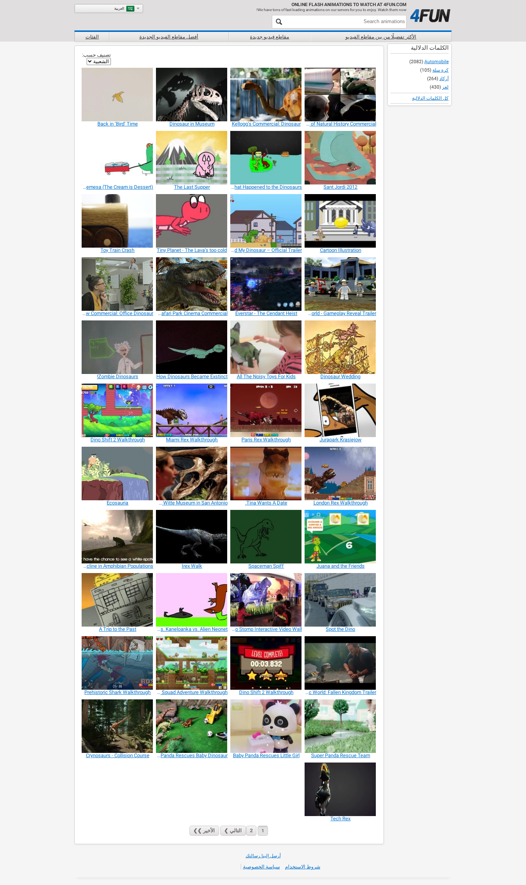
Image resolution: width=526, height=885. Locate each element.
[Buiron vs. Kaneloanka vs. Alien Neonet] (192, 600)
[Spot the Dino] (340, 600)
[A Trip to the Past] (117, 600)
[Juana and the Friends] (340, 536)
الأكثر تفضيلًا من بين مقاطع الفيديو (380, 37)
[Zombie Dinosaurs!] (117, 347)
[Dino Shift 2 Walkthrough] (117, 410)
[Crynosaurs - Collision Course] (117, 726)
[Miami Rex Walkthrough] (192, 410)
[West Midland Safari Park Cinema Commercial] (192, 284)
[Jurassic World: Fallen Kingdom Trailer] (340, 663)
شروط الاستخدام (302, 867)
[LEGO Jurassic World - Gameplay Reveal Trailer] (340, 284)
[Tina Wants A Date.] (266, 473)
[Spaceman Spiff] (266, 536)
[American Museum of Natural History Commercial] (340, 94)
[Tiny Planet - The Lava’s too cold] (192, 221)
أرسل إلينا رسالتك (263, 855)
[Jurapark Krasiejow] (340, 410)
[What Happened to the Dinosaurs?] (266, 157)
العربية (119, 8)
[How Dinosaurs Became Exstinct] (192, 347)
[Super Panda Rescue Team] (340, 726)
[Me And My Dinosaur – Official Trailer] (266, 221)
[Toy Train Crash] (117, 221)
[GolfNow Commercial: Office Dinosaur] (117, 284)
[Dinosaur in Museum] (192, 94)
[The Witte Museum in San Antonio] (192, 473)
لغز (445, 87)
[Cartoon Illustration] (340, 221)
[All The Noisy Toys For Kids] (266, 347)
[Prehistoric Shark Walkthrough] (117, 663)
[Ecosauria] (117, 473)
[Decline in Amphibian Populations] (117, 536)
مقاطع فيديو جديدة (269, 37)
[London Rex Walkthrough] (340, 473)
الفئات (92, 37)
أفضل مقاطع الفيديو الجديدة (168, 37)
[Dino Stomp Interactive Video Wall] (266, 600)
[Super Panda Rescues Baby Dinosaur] (192, 726)
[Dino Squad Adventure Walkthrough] (192, 663)
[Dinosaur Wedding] (340, 347)
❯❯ (204, 830)
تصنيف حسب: (96, 55)
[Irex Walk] (192, 536)
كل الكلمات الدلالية (430, 98)
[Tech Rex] (340, 789)
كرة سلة (440, 70)
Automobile (436, 61)
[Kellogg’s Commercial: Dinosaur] (266, 94)
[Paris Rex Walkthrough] (266, 410)
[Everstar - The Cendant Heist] (266, 284)
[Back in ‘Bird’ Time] (117, 94)
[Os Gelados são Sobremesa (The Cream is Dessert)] (117, 157)
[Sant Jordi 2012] (340, 157)
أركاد (444, 78)
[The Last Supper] (192, 157)
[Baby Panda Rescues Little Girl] (266, 726)
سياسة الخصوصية (261, 867)
